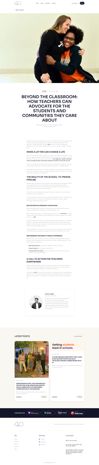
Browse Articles (78, 336)
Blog (82, 3)
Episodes (47, 3)
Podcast (44, 91)
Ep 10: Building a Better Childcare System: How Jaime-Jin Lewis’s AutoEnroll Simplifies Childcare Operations (74, 451)
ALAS (49, 144)
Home (37, 3)
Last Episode (75, 3)
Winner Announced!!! (71, 440)
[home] (19, 3)
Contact (54, 3)
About (42, 3)
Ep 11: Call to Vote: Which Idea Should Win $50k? (74, 445)
